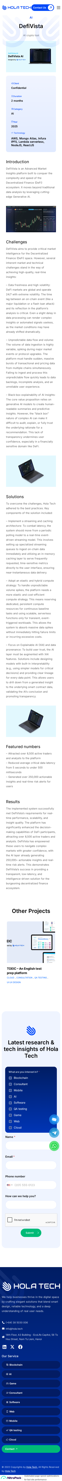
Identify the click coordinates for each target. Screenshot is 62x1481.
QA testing (40, 977)
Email (10, 1156)
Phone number (15, 1176)
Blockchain (21, 1078)
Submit (30, 1232)
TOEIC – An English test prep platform (24, 971)
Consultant (21, 1084)
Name (10, 1137)
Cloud (10, 977)
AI (15, 1096)
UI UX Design (14, 982)
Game (17, 1115)
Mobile (18, 1090)
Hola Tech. (32, 1467)
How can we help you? (20, 1196)
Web (17, 1121)
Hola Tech (10, 1471)
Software (19, 1102)
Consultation (24, 977)
